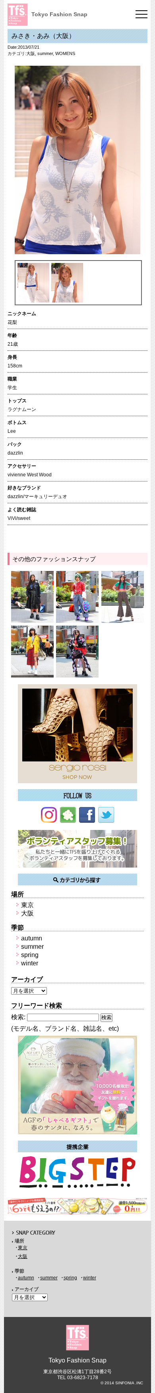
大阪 (30, 53)
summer (45, 53)
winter (29, 963)
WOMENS (65, 53)
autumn (31, 938)
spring (30, 955)
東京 (27, 905)
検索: (18, 1017)
